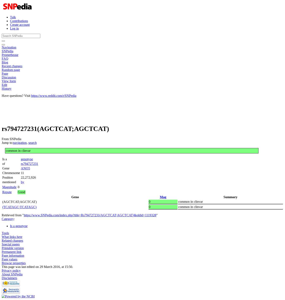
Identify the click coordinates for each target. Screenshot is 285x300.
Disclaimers (9, 278)
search (32, 142)
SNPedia (7, 51)
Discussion (9, 77)
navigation (20, 142)
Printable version (13, 248)
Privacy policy (11, 270)
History (6, 88)
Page (5, 73)
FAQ (5, 58)
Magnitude (9, 187)
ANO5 (25, 168)
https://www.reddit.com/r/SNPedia (53, 95)
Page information (13, 255)
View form (9, 81)
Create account (20, 24)
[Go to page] (3, 41)
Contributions (19, 21)
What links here (12, 237)
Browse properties (14, 263)
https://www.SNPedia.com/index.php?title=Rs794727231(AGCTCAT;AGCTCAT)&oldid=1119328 (90, 215)
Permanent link (11, 252)
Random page (11, 70)
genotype (27, 159)
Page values (9, 259)
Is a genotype (19, 226)
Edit (4, 85)
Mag (163, 197)
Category (8, 219)
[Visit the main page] (18, 10)
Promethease (10, 55)
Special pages (11, 244)
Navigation (9, 47)
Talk (13, 17)
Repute (7, 192)
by (22, 182)
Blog (5, 62)
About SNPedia (12, 274)
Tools (5, 233)
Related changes (12, 240)
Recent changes (12, 66)
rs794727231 (29, 164)
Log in (14, 28)
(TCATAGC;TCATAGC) (19, 207)
